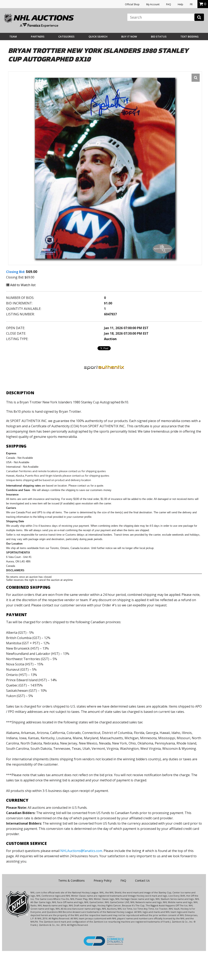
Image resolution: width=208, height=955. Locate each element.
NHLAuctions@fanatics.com (81, 851)
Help (180, 4)
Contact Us (142, 880)
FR (191, 4)
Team (13, 36)
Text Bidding (189, 36)
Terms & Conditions (71, 880)
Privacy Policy (103, 880)
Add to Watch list (22, 285)
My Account (152, 4)
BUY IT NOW (129, 36)
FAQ (168, 4)
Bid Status (159, 36)
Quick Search (98, 36)
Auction (110, 339)
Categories (66, 36)
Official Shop (132, 4)
